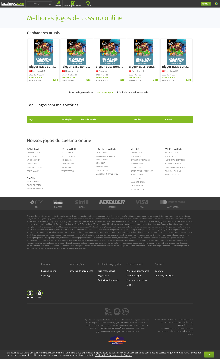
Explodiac (32, 163)
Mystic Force (68, 156)
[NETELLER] (112, 202)
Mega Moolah (172, 152)
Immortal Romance (175, 160)
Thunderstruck (173, 163)
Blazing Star (137, 174)
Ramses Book (33, 152)
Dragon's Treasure (140, 160)
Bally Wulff (69, 149)
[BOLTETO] (58, 202)
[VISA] (142, 202)
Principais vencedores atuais (132, 92)
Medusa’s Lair (68, 163)
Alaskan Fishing (173, 171)
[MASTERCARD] (173, 202)
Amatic (31, 177)
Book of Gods (103, 170)
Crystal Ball (33, 156)
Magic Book (67, 152)
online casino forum (187, 332)
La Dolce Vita (33, 160)
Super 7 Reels (137, 189)
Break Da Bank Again (175, 167)
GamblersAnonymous (121, 328)
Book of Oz (170, 156)
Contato (159, 270)
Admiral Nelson (35, 188)
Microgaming (173, 149)
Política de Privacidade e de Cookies (113, 355)
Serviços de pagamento (81, 270)
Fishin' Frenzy (138, 152)
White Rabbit (102, 166)
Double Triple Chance (142, 171)
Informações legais (164, 275)
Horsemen (67, 160)
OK (209, 354)
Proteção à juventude (108, 280)
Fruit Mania (33, 171)
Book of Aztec (34, 185)
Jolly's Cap (136, 178)
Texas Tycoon (68, 171)
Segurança (103, 275)
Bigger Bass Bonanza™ (45, 67)
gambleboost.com (185, 325)
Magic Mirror (138, 182)
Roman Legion (34, 167)
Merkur (135, 149)
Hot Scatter (33, 181)
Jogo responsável (106, 270)
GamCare (105, 328)
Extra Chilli (102, 152)
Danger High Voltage (107, 173)
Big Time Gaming (106, 149)
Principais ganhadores (81, 92)
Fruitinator (137, 185)
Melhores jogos (105, 92)
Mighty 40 (66, 167)
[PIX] (36, 202)
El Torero (136, 156)
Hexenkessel (137, 163)
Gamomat (33, 149)
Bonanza (100, 163)
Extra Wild (136, 167)
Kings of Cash (172, 174)
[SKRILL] (82, 202)
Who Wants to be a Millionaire (105, 158)
